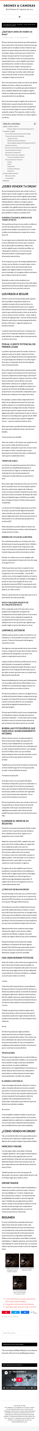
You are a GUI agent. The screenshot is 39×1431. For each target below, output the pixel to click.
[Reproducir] (4, 1388)
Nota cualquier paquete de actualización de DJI (21, 143)
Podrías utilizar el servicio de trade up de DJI (20, 129)
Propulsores (11, 166)
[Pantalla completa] (35, 1388)
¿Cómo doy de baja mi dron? (15, 157)
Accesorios (10, 171)
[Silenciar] (32, 1388)
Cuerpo (9, 162)
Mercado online (10, 176)
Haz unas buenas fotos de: (13, 159)
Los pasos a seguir (9, 131)
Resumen (6, 181)
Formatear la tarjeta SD (13, 152)
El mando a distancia (13, 169)
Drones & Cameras (19, 5)
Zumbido (16, 1316)
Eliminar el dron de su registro (15, 155)
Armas (9, 164)
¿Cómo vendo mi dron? (10, 173)
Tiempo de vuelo (12, 138)
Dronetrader (9, 178)
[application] (19, 1380)
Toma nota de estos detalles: (14, 136)
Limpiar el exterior (11, 145)
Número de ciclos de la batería (16, 140)
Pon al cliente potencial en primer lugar (18, 134)
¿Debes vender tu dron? (11, 126)
